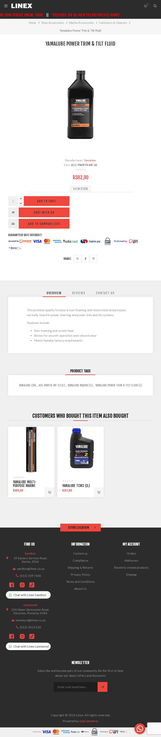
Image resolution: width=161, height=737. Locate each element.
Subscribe (102, 687)
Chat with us (44, 212)
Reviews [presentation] (78, 293)
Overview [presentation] (54, 293)
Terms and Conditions (80, 581)
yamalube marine (78, 385)
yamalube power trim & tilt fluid (116, 385)
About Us (80, 588)
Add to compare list (44, 224)
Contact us (80, 553)
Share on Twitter (77, 258)
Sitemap (131, 574)
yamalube (25, 385)
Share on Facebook (85, 258)
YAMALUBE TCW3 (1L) (76, 486)
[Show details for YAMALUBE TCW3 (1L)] (80, 450)
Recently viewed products (131, 567)
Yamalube (90, 160)
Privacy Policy (80, 574)
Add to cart (46, 201)
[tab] (54, 293)
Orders (131, 553)
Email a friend (13, 224)
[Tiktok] (32, 585)
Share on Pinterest (93, 258)
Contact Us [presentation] (105, 293)
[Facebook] (11, 585)
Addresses (131, 560)
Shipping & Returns (80, 567)
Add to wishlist (13, 212)
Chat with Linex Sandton (30, 595)
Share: (67, 259)
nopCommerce (88, 721)
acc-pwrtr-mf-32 (50, 385)
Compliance (80, 560)
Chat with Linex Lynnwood (31, 646)
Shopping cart (147, 4)
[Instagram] (22, 585)
